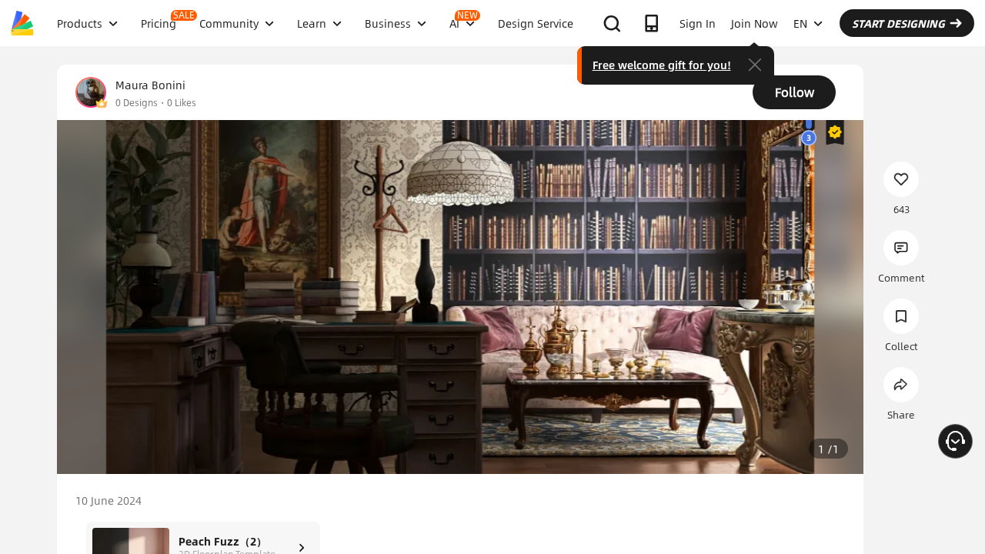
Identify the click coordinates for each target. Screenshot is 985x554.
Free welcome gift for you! (662, 64)
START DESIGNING (898, 23)
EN (800, 23)
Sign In (697, 23)
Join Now (754, 23)
